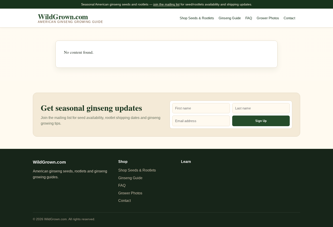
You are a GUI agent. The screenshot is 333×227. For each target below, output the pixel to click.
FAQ (248, 18)
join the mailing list (166, 4)
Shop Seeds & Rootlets (197, 18)
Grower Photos (268, 18)
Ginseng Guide (230, 18)
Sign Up (261, 121)
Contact (289, 18)
